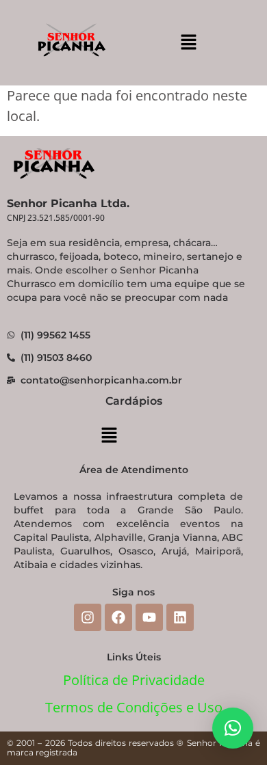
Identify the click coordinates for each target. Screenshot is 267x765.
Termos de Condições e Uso (133, 707)
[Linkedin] (180, 617)
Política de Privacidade (134, 680)
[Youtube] (149, 617)
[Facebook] (118, 617)
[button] (188, 42)
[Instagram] (87, 617)
